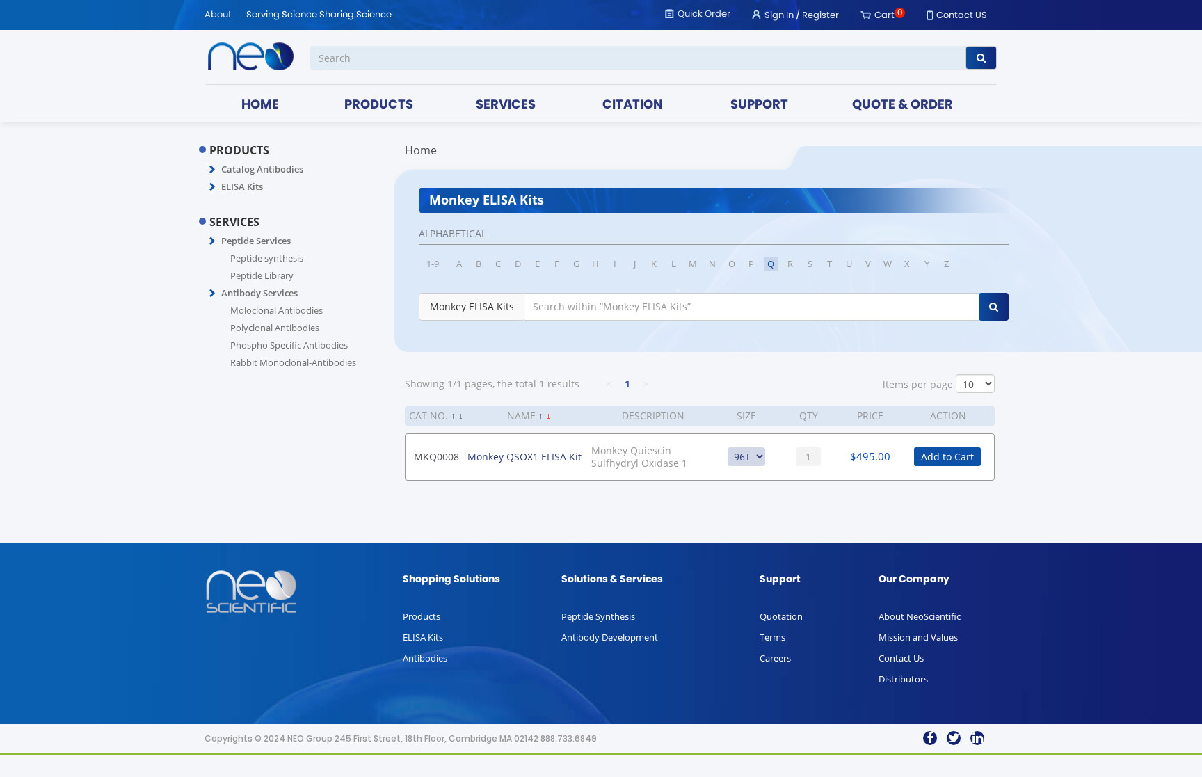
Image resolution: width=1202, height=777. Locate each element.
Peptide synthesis (266, 258)
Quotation (781, 616)
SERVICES (506, 105)
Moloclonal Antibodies (276, 310)
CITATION (632, 105)
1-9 (432, 263)
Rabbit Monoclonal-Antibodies (293, 362)
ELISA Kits (242, 186)
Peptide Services (256, 240)
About (218, 15)
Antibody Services (259, 293)
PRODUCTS (378, 105)
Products (421, 616)
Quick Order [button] (704, 14)
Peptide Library (262, 275)
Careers (775, 658)
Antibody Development (609, 637)
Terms (772, 637)
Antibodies (425, 658)
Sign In (779, 16)
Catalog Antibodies (262, 169)
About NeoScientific (920, 616)
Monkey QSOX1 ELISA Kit (524, 456)
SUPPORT (759, 105)
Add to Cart (947, 456)
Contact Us (901, 658)
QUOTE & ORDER (902, 105)
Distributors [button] (903, 679)
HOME (260, 105)
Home (421, 150)
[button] (212, 170)
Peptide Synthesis (598, 616)
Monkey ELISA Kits (472, 306)
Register (820, 16)
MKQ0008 (436, 456)
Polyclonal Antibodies (274, 327)
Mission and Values (918, 637)
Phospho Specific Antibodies (289, 345)
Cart (884, 16)
